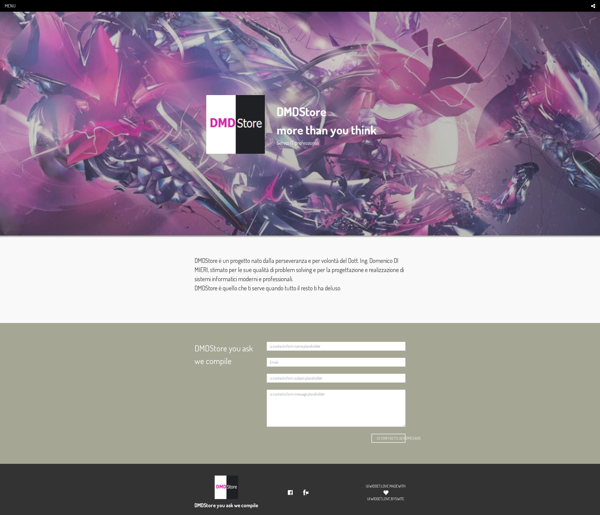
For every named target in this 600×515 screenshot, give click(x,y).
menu (10, 6)
